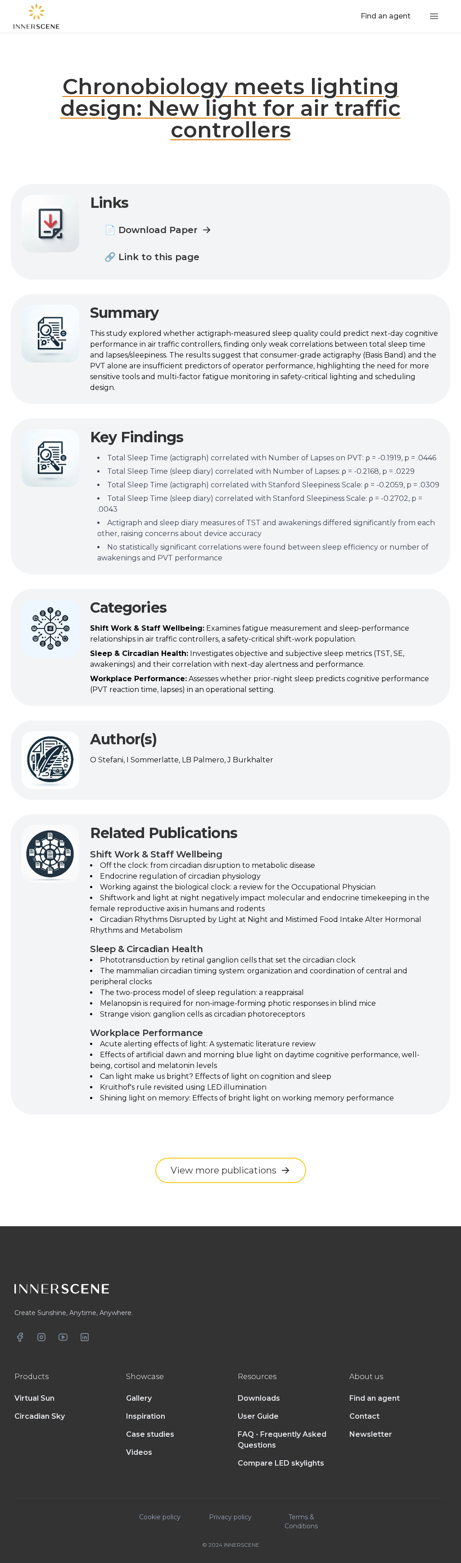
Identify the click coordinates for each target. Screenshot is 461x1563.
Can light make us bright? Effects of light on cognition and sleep (215, 1076)
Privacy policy (230, 1517)
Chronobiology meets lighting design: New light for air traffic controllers (230, 108)
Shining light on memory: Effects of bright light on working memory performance (247, 1098)
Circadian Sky (39, 1416)
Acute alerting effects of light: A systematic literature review (208, 1044)
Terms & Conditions (301, 1521)
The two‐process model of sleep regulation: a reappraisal (202, 992)
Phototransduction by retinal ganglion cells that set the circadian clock (228, 960)
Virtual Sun (34, 1398)
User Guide (258, 1416)
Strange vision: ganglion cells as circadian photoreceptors (202, 1014)
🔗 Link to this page (151, 257)
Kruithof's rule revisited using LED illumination (183, 1087)
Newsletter (370, 1434)
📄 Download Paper (151, 230)
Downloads (259, 1398)
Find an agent (374, 1398)
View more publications (223, 1170)
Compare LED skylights (281, 1463)
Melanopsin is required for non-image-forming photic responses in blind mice (238, 1003)
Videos (139, 1452)
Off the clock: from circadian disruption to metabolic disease (207, 865)
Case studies (150, 1434)
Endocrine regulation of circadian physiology (180, 876)
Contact (364, 1416)
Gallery (139, 1398)
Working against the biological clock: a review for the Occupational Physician (237, 887)
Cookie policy (160, 1517)
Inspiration (145, 1416)
